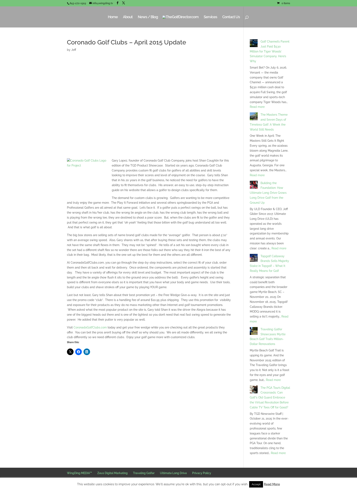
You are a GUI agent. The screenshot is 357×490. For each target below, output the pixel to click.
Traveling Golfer (144, 473)
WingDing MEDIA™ (79, 473)
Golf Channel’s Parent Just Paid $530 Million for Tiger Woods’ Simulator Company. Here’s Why (269, 51)
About (128, 17)
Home (113, 17)
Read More (272, 484)
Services (210, 17)
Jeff (73, 49)
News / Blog (148, 17)
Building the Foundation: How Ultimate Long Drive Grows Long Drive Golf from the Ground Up (268, 192)
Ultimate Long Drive (173, 473)
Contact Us (231, 17)
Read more (257, 106)
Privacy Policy (201, 473)
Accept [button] (256, 484)
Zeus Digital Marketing (112, 473)
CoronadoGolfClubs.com (90, 327)
